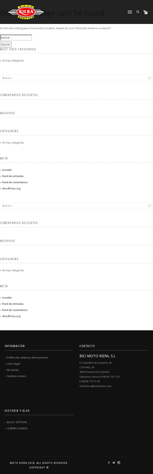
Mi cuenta (13, 370)
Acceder (7, 170)
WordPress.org (11, 188)
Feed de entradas (13, 176)
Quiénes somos (16, 376)
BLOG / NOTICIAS (17, 422)
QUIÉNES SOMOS (17, 428)
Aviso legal (13, 363)
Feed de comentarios (15, 182)
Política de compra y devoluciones (27, 357)
